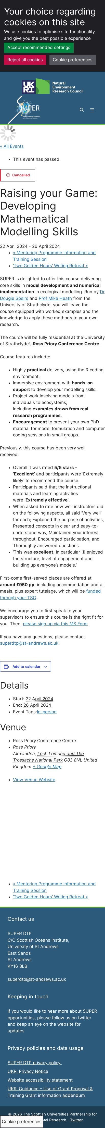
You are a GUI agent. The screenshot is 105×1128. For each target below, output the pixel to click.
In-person (47, 711)
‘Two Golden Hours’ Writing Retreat (50, 265)
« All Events (12, 146)
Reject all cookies (25, 59)
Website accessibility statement (40, 1080)
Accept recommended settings (38, 47)
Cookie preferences (73, 59)
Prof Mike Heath (55, 298)
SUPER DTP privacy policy (35, 1062)
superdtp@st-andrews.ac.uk (29, 643)
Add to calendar (26, 666)
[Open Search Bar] (81, 110)
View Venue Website (34, 779)
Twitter (76, 1120)
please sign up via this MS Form (55, 623)
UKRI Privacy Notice (28, 1071)
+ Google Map (47, 766)
